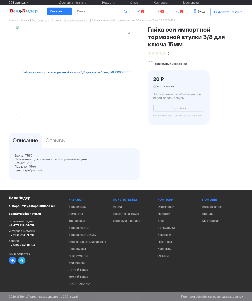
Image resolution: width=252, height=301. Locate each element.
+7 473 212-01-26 (226, 12)
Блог (161, 221)
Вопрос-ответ (212, 207)
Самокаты (75, 214)
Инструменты (78, 256)
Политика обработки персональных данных (212, 296)
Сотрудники (166, 228)
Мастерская (191, 2)
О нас (134, 2)
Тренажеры (76, 221)
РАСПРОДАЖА (79, 284)
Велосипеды (77, 207)
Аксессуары (77, 249)
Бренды (207, 214)
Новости (108, 2)
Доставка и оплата (72, 2)
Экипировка (76, 263)
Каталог (75, 200)
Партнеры (165, 242)
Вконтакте (12, 260)
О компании (166, 207)
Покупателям (125, 200)
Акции (117, 207)
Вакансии (164, 235)
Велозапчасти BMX (82, 235)
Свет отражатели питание (87, 242)
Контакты (161, 2)
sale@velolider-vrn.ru (25, 214)
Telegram (21, 260)
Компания (166, 200)
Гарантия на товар (126, 214)
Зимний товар (78, 277)
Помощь (209, 200)
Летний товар (78, 270)
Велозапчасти (78, 228)
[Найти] (125, 11)
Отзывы (163, 256)
